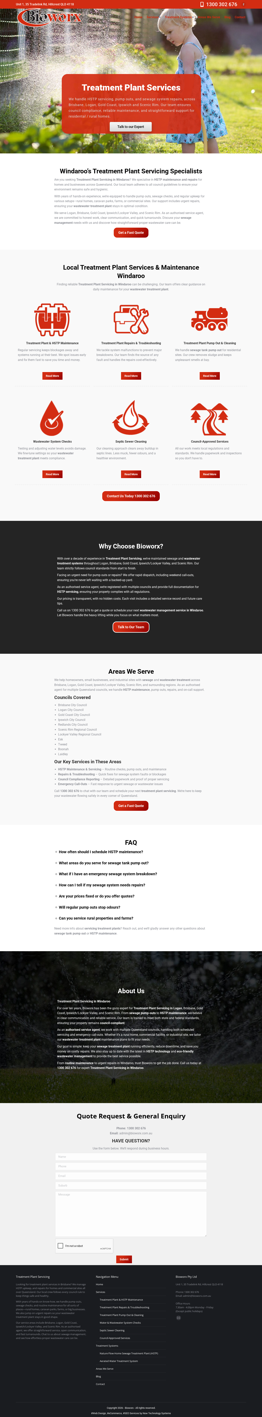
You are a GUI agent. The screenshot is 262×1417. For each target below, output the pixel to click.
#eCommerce (114, 1413)
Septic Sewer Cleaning (112, 1330)
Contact (100, 1384)
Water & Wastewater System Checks (120, 1322)
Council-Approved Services (115, 1338)
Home (99, 1284)
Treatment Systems (107, 1345)
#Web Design (98, 1413)
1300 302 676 (221, 4)
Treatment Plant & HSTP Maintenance (121, 1299)
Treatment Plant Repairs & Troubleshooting (124, 1307)
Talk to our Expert (130, 127)
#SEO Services (131, 1413)
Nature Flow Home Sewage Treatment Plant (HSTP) (129, 1353)
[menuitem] (138, 17)
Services (100, 1292)
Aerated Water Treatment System (119, 1361)
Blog (98, 1376)
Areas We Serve (104, 1368)
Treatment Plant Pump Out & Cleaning (121, 1315)
